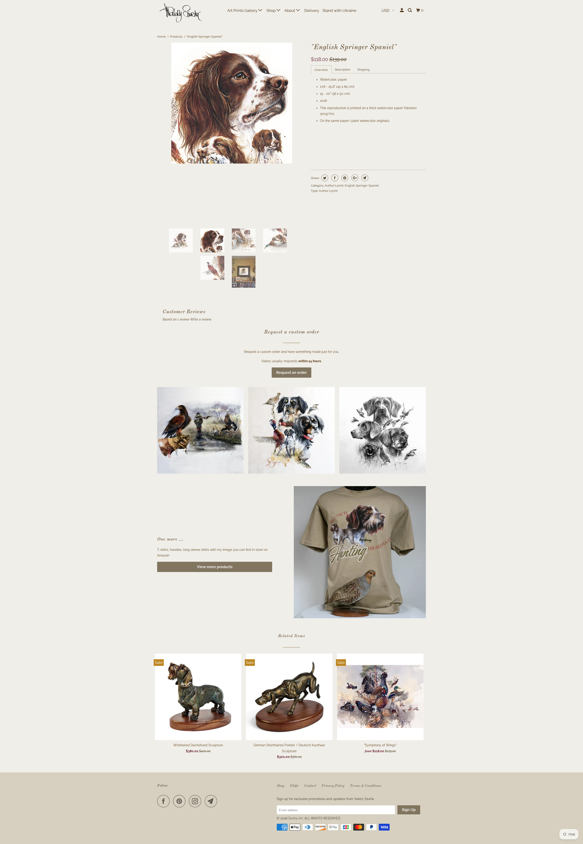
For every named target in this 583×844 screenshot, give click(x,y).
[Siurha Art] (180, 13)
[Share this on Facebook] (334, 177)
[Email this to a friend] (364, 177)
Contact (310, 786)
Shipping (363, 69)
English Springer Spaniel (362, 185)
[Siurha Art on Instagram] (196, 801)
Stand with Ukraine (339, 10)
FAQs (294, 786)
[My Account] (402, 10)
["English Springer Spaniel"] (231, 103)
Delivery (311, 10)
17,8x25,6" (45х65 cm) (361, 139)
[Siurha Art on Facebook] (164, 801)
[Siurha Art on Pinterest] (180, 801)
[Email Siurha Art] (212, 801)
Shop (271, 10)
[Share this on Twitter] (324, 177)
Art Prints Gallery (242, 10)
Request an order (291, 372)
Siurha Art (295, 818)
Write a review (200, 319)
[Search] (410, 10)
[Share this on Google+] (354, 177)
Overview (321, 70)
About (290, 10)
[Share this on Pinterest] (344, 177)
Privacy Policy (333, 786)
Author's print (334, 185)
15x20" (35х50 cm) (326, 139)
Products (176, 36)
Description (342, 69)
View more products (215, 567)
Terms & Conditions (365, 786)
